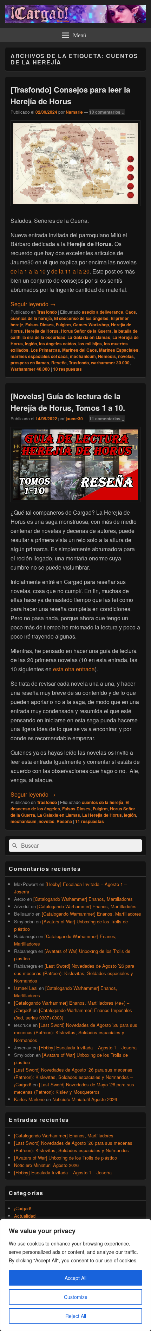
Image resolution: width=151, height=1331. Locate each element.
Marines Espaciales (118, 350)
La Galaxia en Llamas (88, 337)
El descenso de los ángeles (81, 318)
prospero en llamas (30, 362)
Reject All (75, 1315)
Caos (130, 312)
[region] (75, 1275)
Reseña (59, 362)
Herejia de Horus (42, 331)
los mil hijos (90, 343)
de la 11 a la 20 (70, 271)
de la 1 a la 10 (28, 271)
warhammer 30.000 (110, 362)
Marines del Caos (79, 350)
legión (31, 343)
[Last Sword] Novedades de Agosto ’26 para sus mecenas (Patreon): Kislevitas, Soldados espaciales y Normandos (74, 973)
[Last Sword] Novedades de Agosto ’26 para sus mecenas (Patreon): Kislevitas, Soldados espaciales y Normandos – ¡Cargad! (73, 1077)
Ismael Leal (26, 988)
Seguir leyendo (33, 304)
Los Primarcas (45, 350)
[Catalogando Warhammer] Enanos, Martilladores (83, 899)
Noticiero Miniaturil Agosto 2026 (84, 1099)
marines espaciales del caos (39, 356)
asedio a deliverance (102, 312)
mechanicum (83, 356)
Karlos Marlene (29, 1099)
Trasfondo (47, 312)
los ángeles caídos (57, 343)
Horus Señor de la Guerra (86, 331)
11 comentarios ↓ (107, 418)
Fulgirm (63, 324)
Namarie (74, 112)
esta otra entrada (74, 669)
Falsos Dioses (39, 324)
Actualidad (24, 1215)
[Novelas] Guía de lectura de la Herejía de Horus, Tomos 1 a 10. (68, 401)
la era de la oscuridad (43, 337)
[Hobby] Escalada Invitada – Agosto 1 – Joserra (88, 1047)
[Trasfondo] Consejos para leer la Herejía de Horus (70, 95)
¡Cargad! (22, 1208)
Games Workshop (91, 324)
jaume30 (74, 418)
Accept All (75, 1277)
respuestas (67, 369)
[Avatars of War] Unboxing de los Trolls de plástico (65, 1157)
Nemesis (107, 356)
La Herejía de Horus (102, 815)
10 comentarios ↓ (107, 112)
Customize (75, 1296)
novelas (126, 356)
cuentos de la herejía (31, 318)
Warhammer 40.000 (30, 369)
